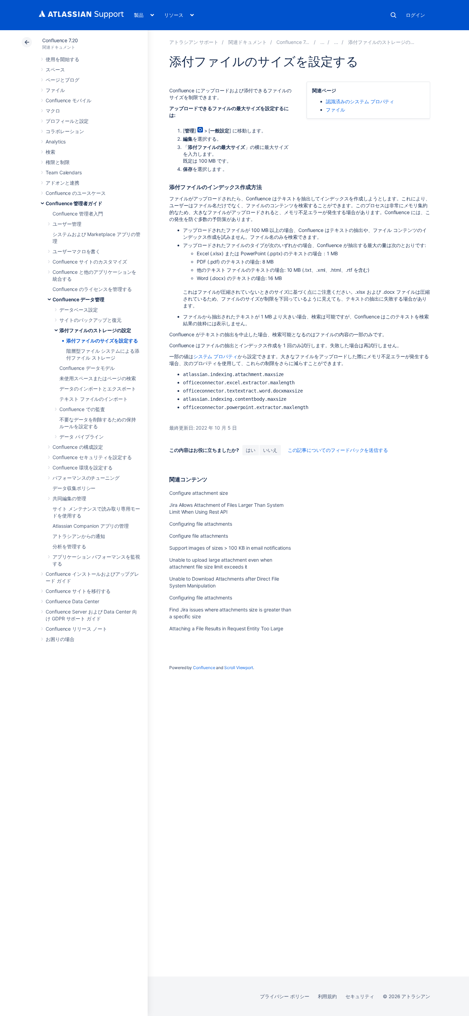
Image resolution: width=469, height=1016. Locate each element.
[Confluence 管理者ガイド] (322, 42)
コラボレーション (65, 131)
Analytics (56, 141)
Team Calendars (64, 172)
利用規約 (327, 996)
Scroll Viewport (238, 667)
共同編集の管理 (69, 498)
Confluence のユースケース (76, 193)
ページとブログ (62, 80)
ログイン (415, 15)
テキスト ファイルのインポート (93, 399)
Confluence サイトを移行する (78, 591)
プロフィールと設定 (67, 121)
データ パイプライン (81, 437)
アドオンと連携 (62, 183)
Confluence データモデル (87, 368)
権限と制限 (58, 162)
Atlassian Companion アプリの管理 (91, 526)
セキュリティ (359, 996)
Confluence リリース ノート (76, 629)
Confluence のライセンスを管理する (92, 289)
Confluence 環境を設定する (83, 467)
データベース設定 (78, 310)
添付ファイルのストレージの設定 (95, 330)
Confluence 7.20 (60, 40)
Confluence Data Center (72, 601)
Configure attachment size (198, 493)
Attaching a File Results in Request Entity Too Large (226, 628)
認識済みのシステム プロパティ (360, 101)
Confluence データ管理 (78, 299)
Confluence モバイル (68, 100)
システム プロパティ (215, 356)
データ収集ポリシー (74, 488)
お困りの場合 (60, 639)
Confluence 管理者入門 (78, 214)
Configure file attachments (198, 536)
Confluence (204, 667)
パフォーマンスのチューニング (86, 478)
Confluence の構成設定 (78, 447)
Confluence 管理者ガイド (74, 203)
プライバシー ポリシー (284, 996)
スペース (55, 69)
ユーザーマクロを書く (76, 251)
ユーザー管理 (67, 224)
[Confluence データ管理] (336, 42)
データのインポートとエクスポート (97, 389)
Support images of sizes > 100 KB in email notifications (230, 548)
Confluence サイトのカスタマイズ (90, 262)
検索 (393, 15)
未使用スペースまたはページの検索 (97, 378)
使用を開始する (62, 59)
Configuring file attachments (200, 524)
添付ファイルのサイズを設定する (102, 340)
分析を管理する (69, 546)
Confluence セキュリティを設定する (92, 457)
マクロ (53, 111)
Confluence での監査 (82, 409)
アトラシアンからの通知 (79, 536)
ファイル (55, 90)
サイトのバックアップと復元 (90, 320)
